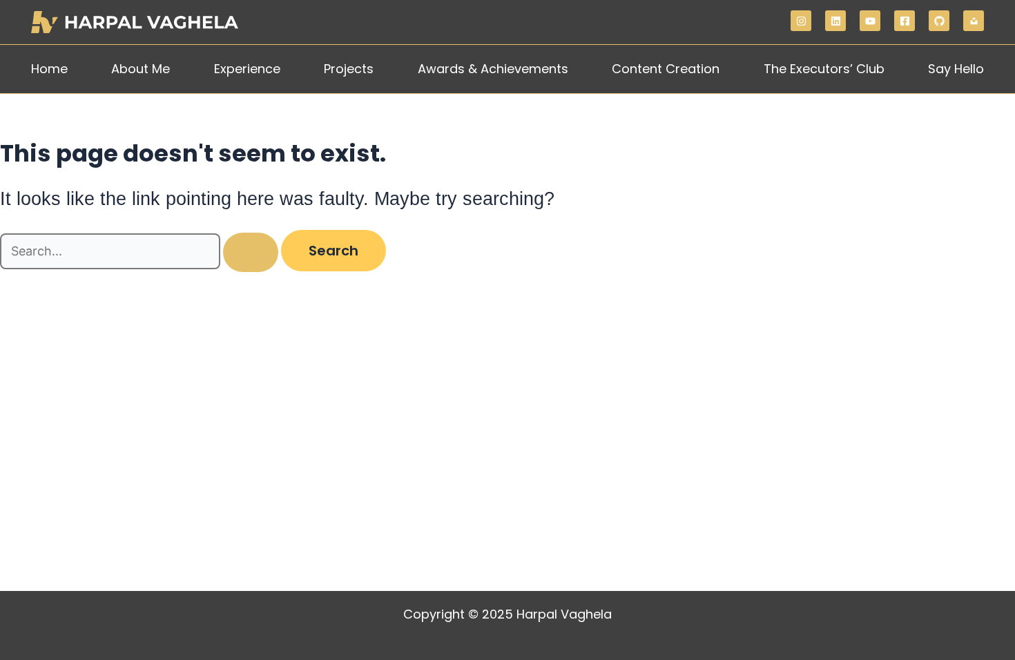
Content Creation (665, 68)
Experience (247, 68)
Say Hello (956, 68)
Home (49, 68)
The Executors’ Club (824, 68)
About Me (140, 68)
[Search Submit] (250, 252)
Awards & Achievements (493, 68)
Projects (349, 68)
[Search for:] (140, 252)
